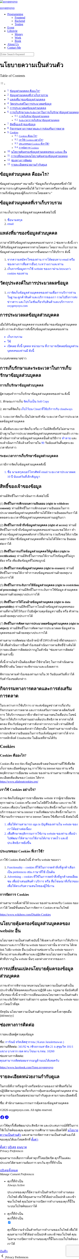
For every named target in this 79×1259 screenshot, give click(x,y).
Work (18, 37)
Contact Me (14, 47)
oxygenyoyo (7, 7)
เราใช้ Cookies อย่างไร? (31, 140)
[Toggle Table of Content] (3, 84)
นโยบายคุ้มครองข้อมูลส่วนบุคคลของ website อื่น (39, 151)
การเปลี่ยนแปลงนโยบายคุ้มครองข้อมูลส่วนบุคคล (39, 156)
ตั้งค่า (34, 1139)
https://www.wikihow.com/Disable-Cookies (25, 914)
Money (19, 34)
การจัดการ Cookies (29, 147)
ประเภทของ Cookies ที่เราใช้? (34, 143)
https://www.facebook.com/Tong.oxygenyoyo (26, 1067)
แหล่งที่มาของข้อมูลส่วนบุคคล (27, 99)
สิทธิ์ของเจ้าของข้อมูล (22, 124)
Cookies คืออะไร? (28, 136)
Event (10, 27)
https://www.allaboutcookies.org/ (19, 781)
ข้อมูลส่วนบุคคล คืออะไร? (25, 91)
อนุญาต (22, 1147)
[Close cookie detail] (2, 1257)
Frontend (20, 17)
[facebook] (2, 1118)
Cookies (14, 132)
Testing (19, 24)
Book (18, 41)
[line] (6, 1118)
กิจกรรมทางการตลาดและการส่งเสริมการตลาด (37, 128)
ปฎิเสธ (12, 1147)
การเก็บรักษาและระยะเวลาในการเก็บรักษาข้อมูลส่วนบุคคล (44, 112)
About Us (13, 44)
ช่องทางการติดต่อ (21, 160)
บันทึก (4, 1251)
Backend (20, 20)
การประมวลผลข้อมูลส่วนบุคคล (28, 108)
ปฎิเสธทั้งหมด (9, 1170)
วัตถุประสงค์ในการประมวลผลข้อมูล (30, 103)
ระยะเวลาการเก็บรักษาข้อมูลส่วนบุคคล (39, 120)
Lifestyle (12, 31)
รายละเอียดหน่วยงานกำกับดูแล (29, 164)
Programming (15, 14)
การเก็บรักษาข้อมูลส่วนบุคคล (34, 116)
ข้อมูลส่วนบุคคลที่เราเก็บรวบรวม (29, 95)
